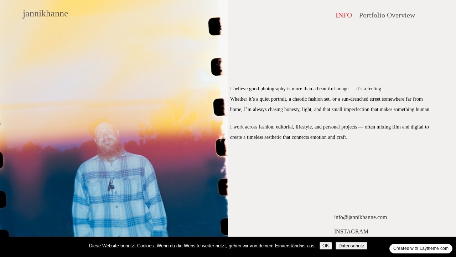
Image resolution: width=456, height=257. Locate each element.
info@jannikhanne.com (360, 217)
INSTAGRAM (351, 231)
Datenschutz (351, 245)
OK (325, 245)
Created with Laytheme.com (421, 248)
